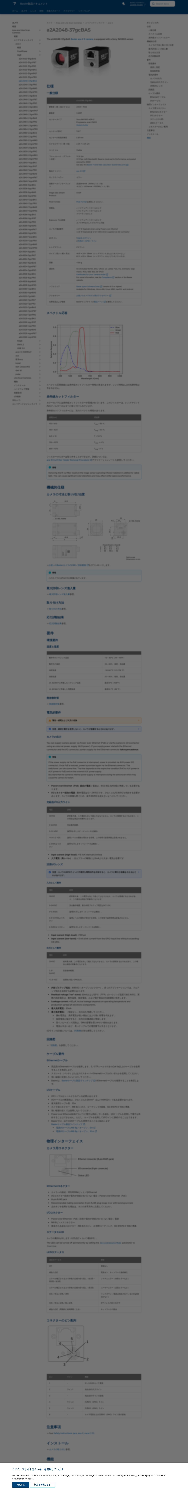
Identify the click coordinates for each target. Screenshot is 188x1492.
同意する (21, 1484)
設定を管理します (42, 1484)
